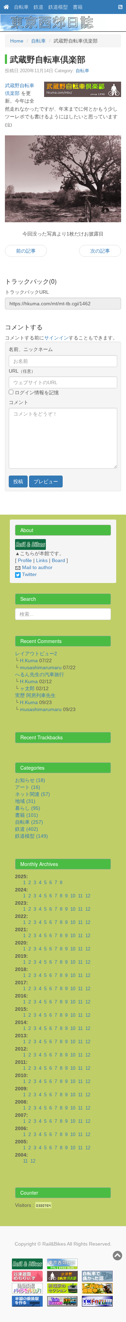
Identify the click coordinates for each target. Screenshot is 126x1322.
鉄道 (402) (26, 829)
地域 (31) (25, 801)
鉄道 (38, 7)
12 (87, 896)
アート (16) (27, 787)
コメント (18, 402)
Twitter (29, 574)
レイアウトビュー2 (36, 653)
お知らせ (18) (30, 780)
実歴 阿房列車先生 (35, 695)
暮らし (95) (27, 808)
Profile (25, 560)
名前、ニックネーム (31, 349)
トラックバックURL (27, 292)
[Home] (4, 7)
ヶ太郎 (27, 688)
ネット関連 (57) (32, 794)
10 (72, 896)
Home (16, 41)
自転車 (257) (29, 822)
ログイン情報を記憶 (36, 392)
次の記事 (100, 251)
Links (42, 560)
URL (22, 371)
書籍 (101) (26, 815)
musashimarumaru (41, 667)
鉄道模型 (58, 7)
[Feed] (118, 7)
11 (80, 896)
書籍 (78, 7)
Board (58, 560)
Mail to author (36, 567)
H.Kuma (29, 660)
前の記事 (26, 251)
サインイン (56, 338)
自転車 (21, 7)
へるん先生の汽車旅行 (39, 674)
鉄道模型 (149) (31, 836)
